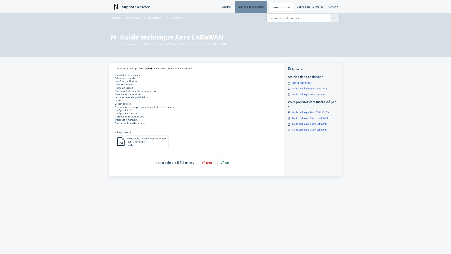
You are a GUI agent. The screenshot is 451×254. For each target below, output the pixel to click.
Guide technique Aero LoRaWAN (308, 94)
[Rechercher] (335, 18)
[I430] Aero (176, 17)
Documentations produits (162, 17)
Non (209, 163)
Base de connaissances (251, 6)
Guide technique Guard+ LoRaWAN (310, 118)
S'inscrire (318, 6)
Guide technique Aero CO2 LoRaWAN (311, 112)
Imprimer (298, 69)
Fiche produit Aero (302, 82)
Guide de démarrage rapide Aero (309, 88)
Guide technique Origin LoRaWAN (309, 129)
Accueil (226, 6)
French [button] (332, 6)
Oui (227, 163)
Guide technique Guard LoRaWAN (309, 123)
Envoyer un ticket (281, 7)
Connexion (303, 6)
